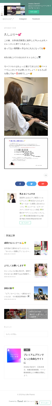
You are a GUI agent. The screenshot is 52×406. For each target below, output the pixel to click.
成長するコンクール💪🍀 (15, 242)
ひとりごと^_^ (8, 19)
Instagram (23, 19)
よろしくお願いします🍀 (15, 265)
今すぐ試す (33, 12)
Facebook (36, 19)
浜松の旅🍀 (9, 288)
